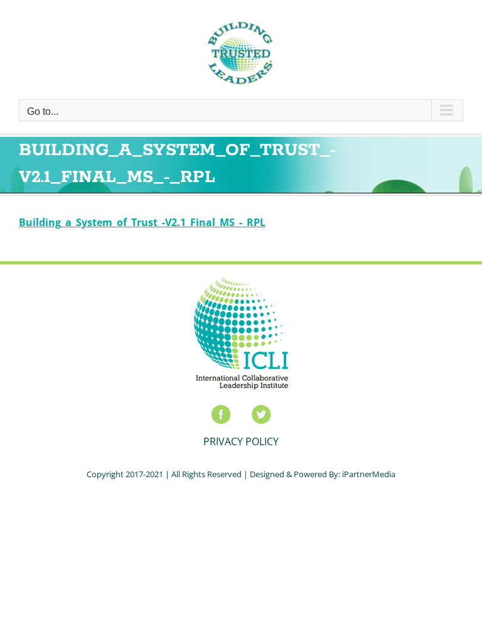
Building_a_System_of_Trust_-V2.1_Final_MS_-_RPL (142, 222)
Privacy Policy (241, 441)
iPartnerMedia (368, 474)
